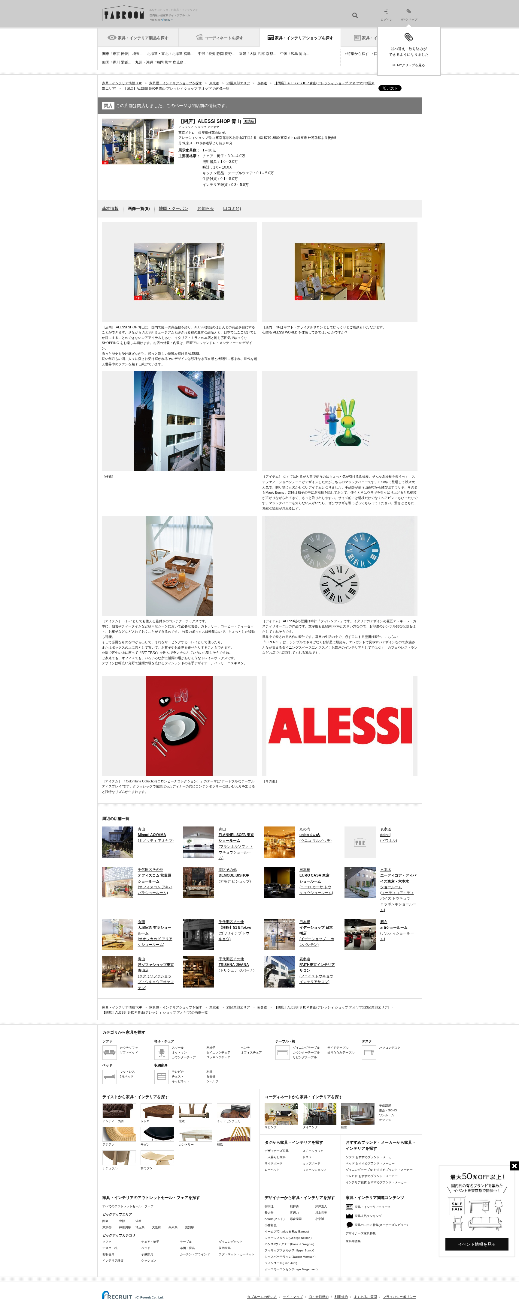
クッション (148, 1260)
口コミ (232, 208)
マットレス (127, 1071)
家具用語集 (353, 1241)
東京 (116, 54)
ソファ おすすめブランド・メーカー (370, 1157)
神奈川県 (125, 1227)
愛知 (212, 54)
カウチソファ (129, 1047)
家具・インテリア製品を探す (143, 38)
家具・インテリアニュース (373, 1207)
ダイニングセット (231, 1241)
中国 (283, 54)
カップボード (311, 1163)
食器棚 (210, 1076)
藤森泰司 (296, 1219)
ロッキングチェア (218, 1057)
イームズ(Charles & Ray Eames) (287, 1231)
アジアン (108, 1144)
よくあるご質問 (365, 1297)
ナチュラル (109, 1168)
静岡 (220, 54)
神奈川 (126, 54)
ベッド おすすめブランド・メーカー (370, 1163)
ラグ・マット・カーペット (237, 1254)
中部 (201, 54)
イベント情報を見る (477, 1244)
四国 (105, 62)
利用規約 (341, 1297)
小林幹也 (271, 1225)
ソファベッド (129, 1052)
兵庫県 (173, 1227)
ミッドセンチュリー (230, 1121)
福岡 (160, 62)
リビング (271, 1127)
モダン (145, 1144)
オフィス (385, 1120)
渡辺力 (294, 1212)
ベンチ (245, 1047)
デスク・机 (109, 1248)
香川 (116, 62)
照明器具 (108, 1254)
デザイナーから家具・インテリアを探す (300, 1197)
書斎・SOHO (388, 1110)
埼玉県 (139, 1227)
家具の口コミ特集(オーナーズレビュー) (381, 1225)
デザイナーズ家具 (277, 1150)
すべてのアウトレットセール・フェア (127, 1206)
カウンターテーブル (306, 1052)
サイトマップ (293, 1297)
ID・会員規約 (319, 1297)
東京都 (106, 1227)
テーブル (186, 1241)
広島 (294, 54)
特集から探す (358, 54)
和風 (220, 1144)
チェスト (178, 1076)
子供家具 (147, 1254)
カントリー (186, 1144)
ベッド (145, 1248)
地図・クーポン (173, 208)
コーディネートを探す (223, 38)
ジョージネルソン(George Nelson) (288, 1237)
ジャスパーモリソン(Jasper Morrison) (290, 1256)
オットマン (179, 1052)
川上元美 (321, 1212)
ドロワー (308, 1157)
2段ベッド (127, 1076)
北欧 (182, 1121)
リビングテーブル (305, 1057)
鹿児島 (178, 62)
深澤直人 (321, 1206)
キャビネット (181, 1081)
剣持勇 (294, 1206)
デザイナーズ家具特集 (361, 1233)
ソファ (106, 1241)
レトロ (145, 1121)
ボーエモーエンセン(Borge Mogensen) (291, 1269)
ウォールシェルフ (314, 1169)
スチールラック (312, 1150)
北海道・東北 (157, 54)
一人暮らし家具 (275, 1157)
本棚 (209, 1071)
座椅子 (210, 1047)
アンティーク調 (112, 1121)
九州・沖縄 (144, 62)
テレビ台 (178, 1071)
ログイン (387, 19)
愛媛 (124, 62)
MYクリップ (409, 19)
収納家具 (225, 1248)
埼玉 (136, 54)
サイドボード (274, 1163)
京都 (269, 54)
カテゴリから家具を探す (123, 1032)
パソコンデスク (389, 1047)
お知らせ (205, 208)
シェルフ (212, 1081)
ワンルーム (386, 1115)
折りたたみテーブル (340, 1052)
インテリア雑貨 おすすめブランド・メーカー (376, 1182)
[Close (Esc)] (514, 1165)
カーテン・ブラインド (195, 1254)
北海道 (177, 54)
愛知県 (189, 1227)
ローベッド (272, 1169)
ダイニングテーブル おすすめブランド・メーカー (379, 1169)
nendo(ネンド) (274, 1219)
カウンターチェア (184, 1057)
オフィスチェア (251, 1052)
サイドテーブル (337, 1047)
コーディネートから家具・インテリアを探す (304, 1097)
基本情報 (110, 208)
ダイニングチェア (218, 1052)
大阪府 (156, 1227)
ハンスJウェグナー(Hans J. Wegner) (289, 1244)
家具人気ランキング (368, 1216)
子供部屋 (385, 1105)
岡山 (302, 54)
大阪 (253, 54)
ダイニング (310, 1127)
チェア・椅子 (150, 1241)
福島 (187, 54)
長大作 (269, 1212)
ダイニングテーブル (306, 1047)
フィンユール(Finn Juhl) (281, 1263)
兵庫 (261, 54)
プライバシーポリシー (399, 1297)
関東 (105, 54)
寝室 (344, 1127)
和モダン (147, 1168)
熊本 (168, 62)
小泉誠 (319, 1219)
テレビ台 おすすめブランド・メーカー (372, 1176)
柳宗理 (269, 1206)
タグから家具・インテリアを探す (294, 1142)
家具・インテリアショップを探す (304, 38)
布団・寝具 (187, 1248)
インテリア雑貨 (112, 1260)
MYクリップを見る (411, 65)
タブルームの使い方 (262, 1297)
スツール (178, 1047)
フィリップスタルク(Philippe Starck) (289, 1250)
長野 (228, 54)
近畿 (242, 54)
